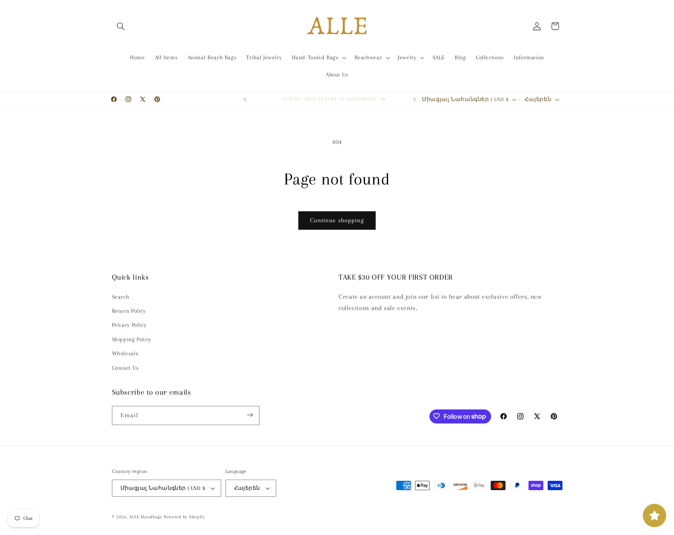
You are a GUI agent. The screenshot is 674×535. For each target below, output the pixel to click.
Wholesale (125, 354)
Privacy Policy (129, 325)
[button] (121, 26)
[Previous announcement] (245, 99)
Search (120, 297)
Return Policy (129, 311)
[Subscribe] (250, 415)
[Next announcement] (414, 99)
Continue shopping (337, 220)
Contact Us (125, 368)
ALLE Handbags (145, 516)
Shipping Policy (131, 339)
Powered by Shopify (184, 516)
